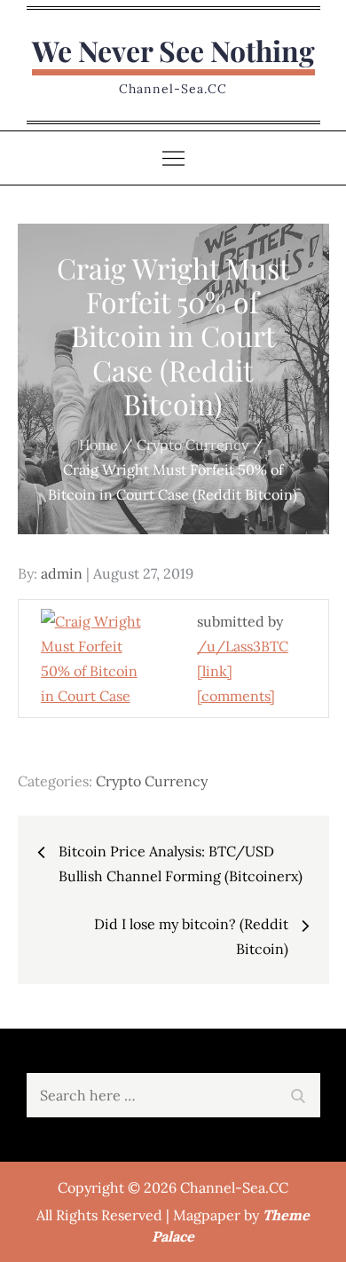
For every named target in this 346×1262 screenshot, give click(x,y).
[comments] (236, 696)
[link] (214, 671)
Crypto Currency (152, 781)
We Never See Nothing (173, 50)
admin (62, 573)
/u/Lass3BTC (242, 646)
